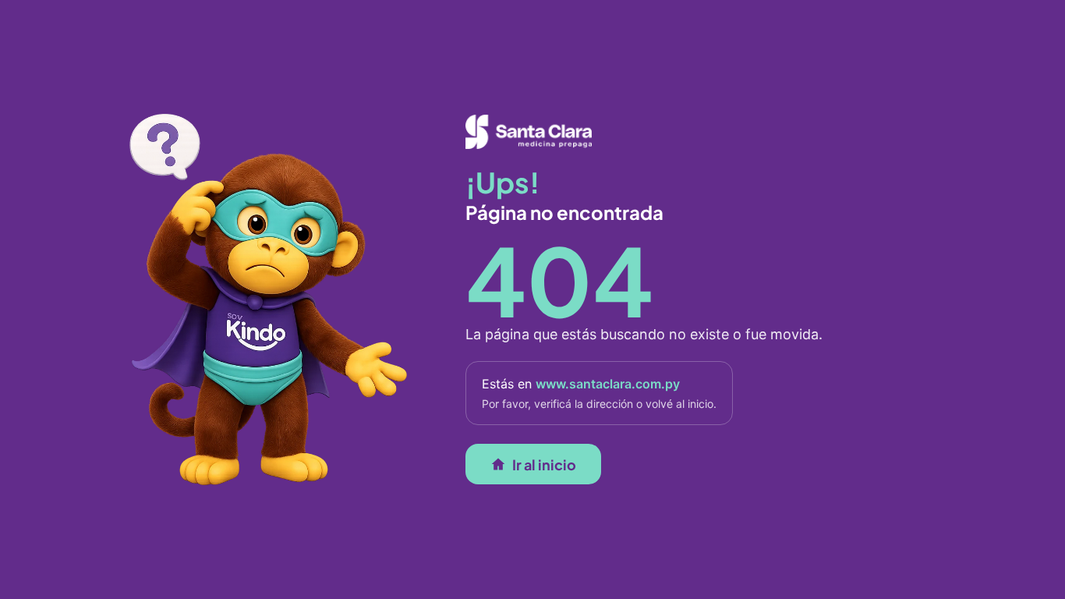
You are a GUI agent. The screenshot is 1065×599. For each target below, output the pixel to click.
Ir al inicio (544, 463)
